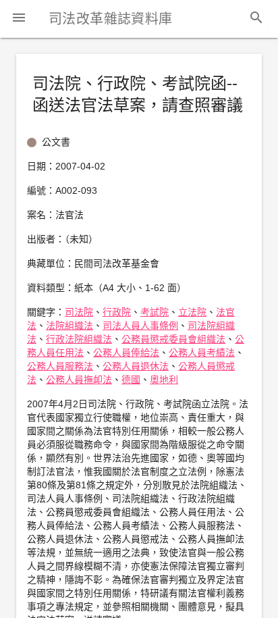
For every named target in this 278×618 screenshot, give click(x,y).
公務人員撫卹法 (79, 379)
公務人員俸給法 (126, 352)
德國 (130, 379)
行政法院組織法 (79, 339)
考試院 (154, 312)
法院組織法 (69, 325)
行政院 (117, 312)
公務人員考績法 (202, 352)
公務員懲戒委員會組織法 (173, 339)
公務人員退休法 (136, 366)
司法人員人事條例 (140, 325)
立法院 (192, 312)
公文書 (56, 141)
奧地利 (164, 379)
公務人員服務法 (60, 366)
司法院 (79, 312)
